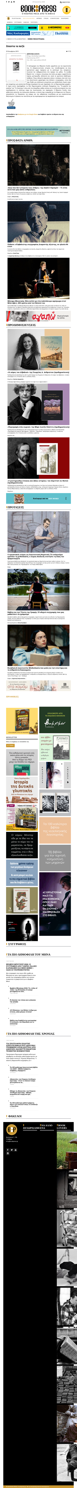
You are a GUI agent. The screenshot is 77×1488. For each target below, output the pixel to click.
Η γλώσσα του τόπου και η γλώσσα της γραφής (23, 1000)
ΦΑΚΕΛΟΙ (26, 22)
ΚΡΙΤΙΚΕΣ (39, 18)
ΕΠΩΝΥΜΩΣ (13, 1003)
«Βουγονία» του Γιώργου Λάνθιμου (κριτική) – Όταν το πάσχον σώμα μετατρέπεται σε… (23, 1080)
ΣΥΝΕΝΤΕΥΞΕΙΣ (54, 18)
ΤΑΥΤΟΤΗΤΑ (34, 22)
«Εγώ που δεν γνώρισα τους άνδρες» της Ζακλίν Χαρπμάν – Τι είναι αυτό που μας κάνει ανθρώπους (37, 189)
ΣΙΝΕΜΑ (12, 1084)
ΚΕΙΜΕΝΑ (10, 22)
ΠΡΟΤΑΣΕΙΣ (13, 1025)
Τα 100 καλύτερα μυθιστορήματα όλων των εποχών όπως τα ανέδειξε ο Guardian (24, 1104)
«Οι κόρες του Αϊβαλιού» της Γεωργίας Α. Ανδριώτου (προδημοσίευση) (38, 372)
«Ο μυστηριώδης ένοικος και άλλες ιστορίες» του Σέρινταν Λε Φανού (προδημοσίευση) (38, 482)
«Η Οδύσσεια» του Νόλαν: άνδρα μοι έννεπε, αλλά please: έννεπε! (23, 1011)
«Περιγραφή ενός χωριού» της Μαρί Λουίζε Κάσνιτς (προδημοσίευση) (38, 427)
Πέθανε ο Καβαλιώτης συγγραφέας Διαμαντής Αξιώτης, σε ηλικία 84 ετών (38, 245)
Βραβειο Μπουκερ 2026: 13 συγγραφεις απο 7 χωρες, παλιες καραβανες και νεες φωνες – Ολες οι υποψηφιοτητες (21, 967)
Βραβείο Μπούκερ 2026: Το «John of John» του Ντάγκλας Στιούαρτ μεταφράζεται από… (23, 989)
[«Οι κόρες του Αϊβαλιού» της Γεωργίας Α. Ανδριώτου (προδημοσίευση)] (38, 349)
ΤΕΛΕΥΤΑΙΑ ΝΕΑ (16, 18)
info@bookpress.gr (12, 1141)
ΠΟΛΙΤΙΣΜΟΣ (65, 18)
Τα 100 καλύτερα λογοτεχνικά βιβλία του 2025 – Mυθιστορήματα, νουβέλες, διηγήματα (24, 1068)
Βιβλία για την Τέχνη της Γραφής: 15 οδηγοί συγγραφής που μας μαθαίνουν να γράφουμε (36, 613)
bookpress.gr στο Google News (27, 114)
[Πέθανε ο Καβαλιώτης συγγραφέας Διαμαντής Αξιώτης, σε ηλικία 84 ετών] (38, 222)
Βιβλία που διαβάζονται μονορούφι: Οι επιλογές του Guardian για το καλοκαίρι (23, 1022)
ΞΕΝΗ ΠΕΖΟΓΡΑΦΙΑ (36, 39)
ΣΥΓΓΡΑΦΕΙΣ (18, 22)
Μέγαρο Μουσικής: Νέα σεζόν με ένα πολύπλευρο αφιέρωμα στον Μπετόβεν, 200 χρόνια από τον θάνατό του (37, 302)
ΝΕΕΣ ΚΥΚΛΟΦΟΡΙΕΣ (29, 18)
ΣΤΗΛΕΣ (46, 18)
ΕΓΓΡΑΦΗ (10, 745)
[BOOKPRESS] (38, 10)
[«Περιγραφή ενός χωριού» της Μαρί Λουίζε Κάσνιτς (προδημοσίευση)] (38, 404)
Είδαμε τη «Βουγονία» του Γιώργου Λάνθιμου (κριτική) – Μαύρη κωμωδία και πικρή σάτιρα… (22, 1092)
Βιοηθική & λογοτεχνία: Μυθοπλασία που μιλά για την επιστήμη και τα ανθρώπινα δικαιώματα (37, 669)
